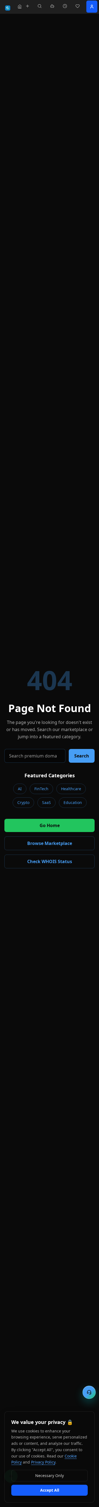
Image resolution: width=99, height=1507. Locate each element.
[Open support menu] (89, 1392)
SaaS (46, 802)
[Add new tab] (27, 6)
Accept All (49, 1490)
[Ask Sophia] (52, 6)
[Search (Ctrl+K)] (40, 6)
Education (73, 802)
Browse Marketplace (49, 843)
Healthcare (71, 788)
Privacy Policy (43, 1462)
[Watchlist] (78, 6)
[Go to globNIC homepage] (8, 8)
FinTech (41, 788)
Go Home (50, 825)
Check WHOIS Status (49, 861)
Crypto (23, 802)
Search (81, 756)
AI (20, 788)
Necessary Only (49, 1475)
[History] (65, 6)
